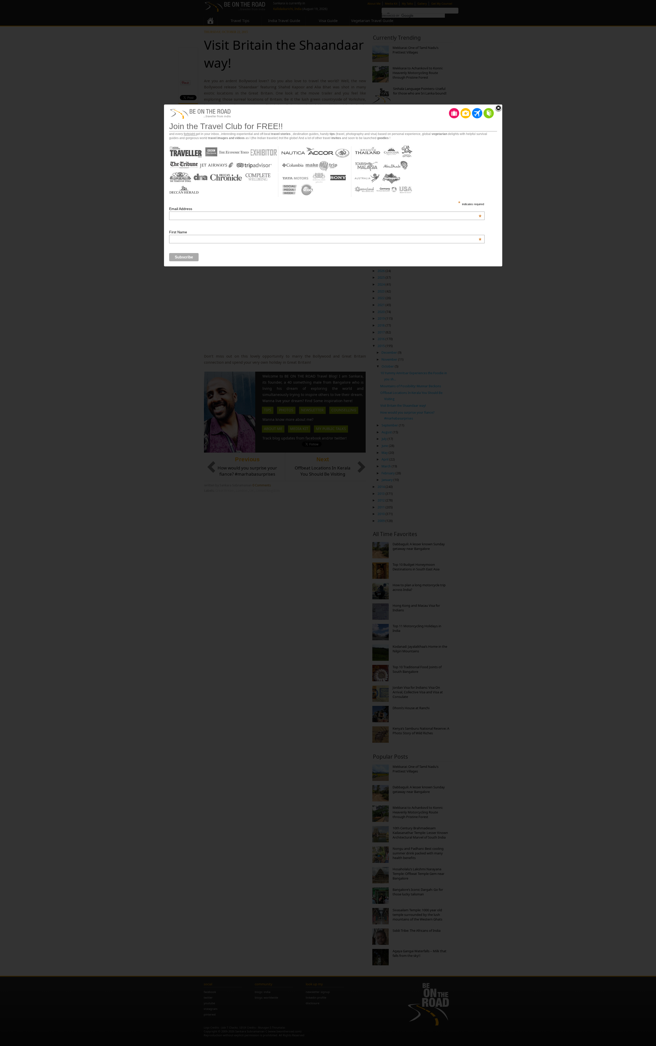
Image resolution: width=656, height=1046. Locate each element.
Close (498, 108)
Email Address (325, 209)
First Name (325, 232)
